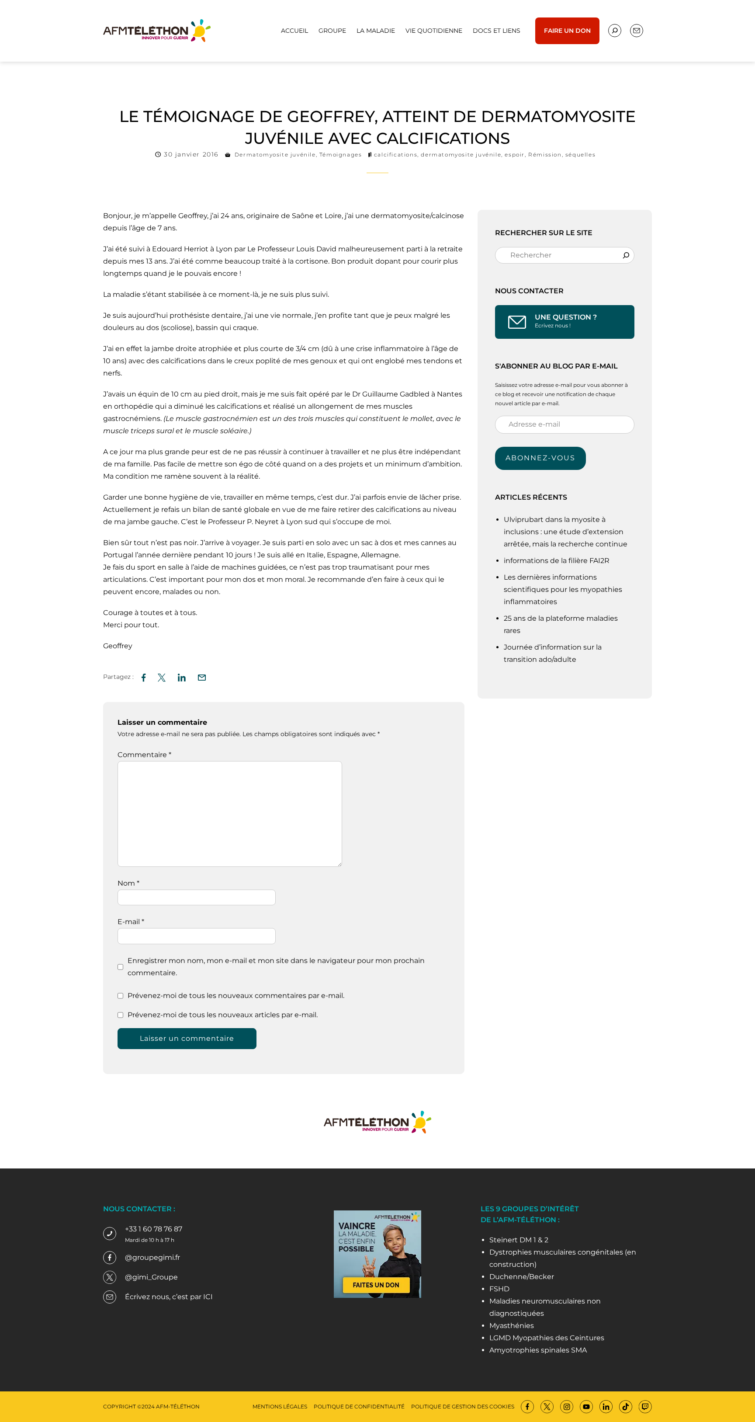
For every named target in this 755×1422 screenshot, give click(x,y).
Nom (128, 883)
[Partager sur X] (162, 676)
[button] (202, 676)
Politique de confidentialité (359, 1406)
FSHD (499, 1289)
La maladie (376, 31)
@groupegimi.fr (152, 1257)
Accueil (294, 31)
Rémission (544, 154)
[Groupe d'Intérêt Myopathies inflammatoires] (157, 30)
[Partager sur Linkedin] (182, 676)
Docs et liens (496, 31)
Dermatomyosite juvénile (275, 154)
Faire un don (567, 31)
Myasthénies (511, 1325)
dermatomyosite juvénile (461, 154)
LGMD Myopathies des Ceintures (546, 1338)
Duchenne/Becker (521, 1276)
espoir (515, 154)
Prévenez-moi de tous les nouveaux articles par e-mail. (223, 1015)
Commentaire (144, 755)
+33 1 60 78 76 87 (153, 1229)
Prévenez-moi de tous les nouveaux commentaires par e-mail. (236, 995)
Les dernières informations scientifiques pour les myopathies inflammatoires (563, 589)
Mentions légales (280, 1406)
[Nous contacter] (614, 30)
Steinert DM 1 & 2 (518, 1240)
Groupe (332, 31)
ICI (208, 1297)
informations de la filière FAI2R (557, 560)
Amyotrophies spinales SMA (538, 1350)
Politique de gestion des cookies (462, 1406)
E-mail (131, 922)
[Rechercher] (626, 255)
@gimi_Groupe (151, 1277)
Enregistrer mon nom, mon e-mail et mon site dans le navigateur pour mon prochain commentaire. (276, 966)
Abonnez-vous (540, 458)
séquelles (580, 154)
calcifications (395, 154)
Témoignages (340, 154)
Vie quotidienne (433, 31)
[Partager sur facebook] (143, 676)
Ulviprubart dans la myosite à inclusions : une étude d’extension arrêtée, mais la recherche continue (566, 531)
